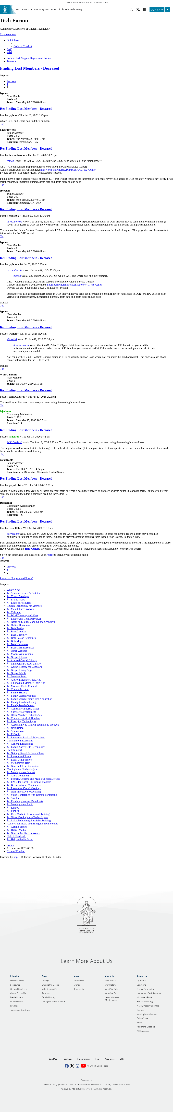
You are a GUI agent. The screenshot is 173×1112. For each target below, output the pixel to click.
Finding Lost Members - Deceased (29, 68)
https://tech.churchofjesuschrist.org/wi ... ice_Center (67, 169)
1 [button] (7, 84)
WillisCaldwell (14, 442)
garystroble (13, 533)
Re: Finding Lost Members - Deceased (26, 108)
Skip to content (8, 34)
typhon (10, 160)
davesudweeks (14, 221)
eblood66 (12, 339)
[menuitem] (23, 46)
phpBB (17, 857)
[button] (11, 81)
